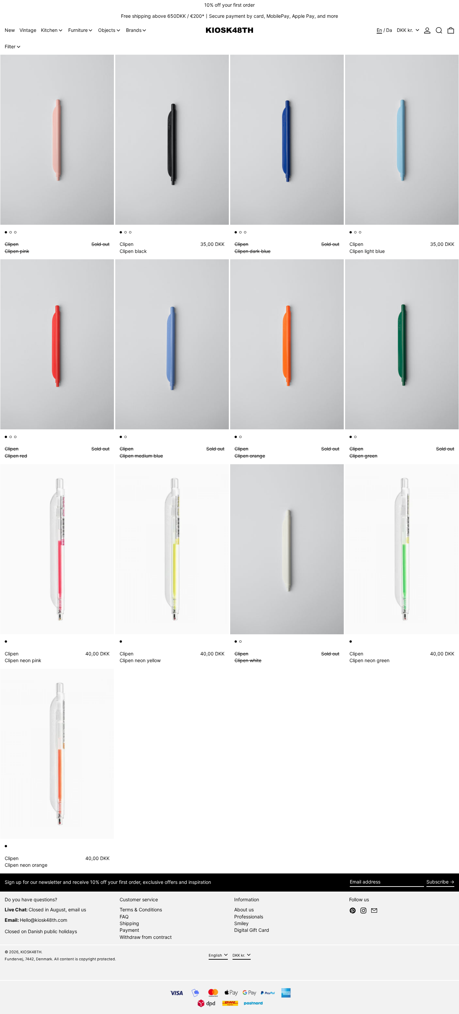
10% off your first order (229, 5)
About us (244, 909)
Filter (10, 46)
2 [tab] (11, 233)
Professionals (248, 916)
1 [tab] (7, 233)
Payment (129, 930)
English (216, 955)
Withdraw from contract (146, 937)
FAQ (124, 916)
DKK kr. (405, 30)
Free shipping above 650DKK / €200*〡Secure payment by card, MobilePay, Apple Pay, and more (229, 16)
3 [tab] (16, 233)
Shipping (129, 923)
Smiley (241, 923)
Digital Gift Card (251, 930)
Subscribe (437, 882)
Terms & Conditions (141, 909)
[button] (439, 30)
